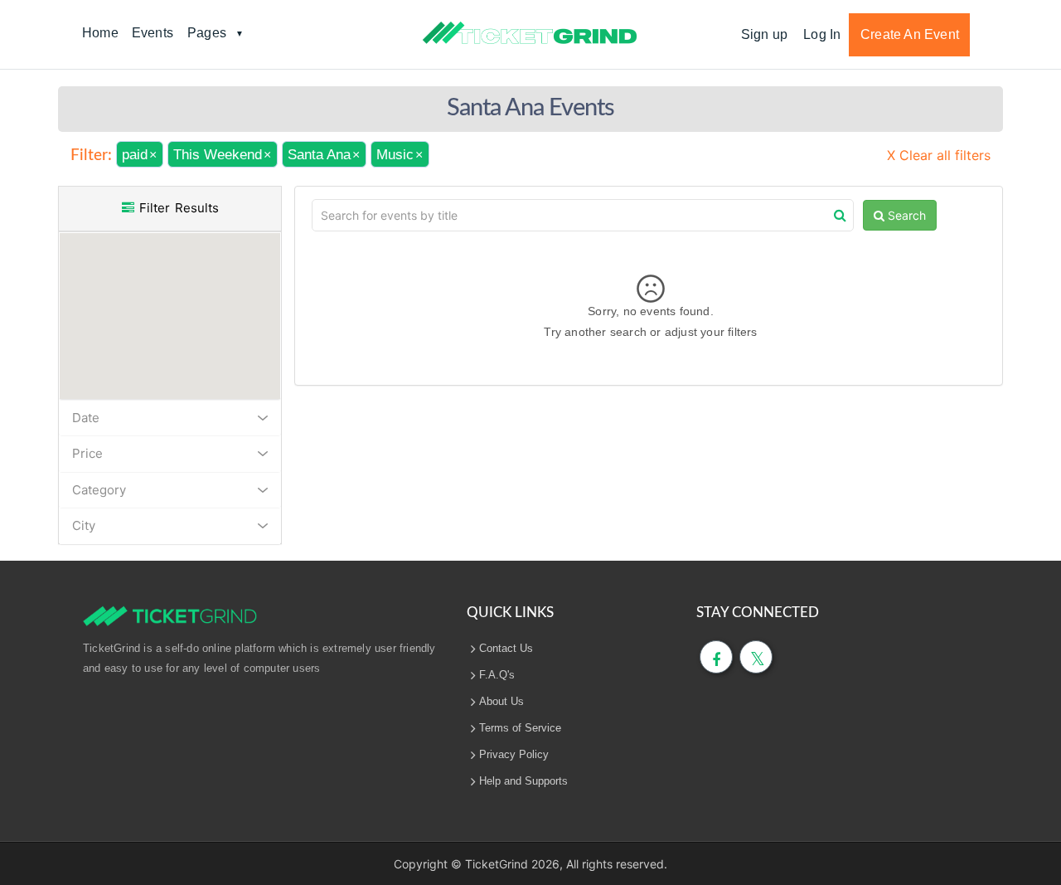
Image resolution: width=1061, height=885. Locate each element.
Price (87, 453)
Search (905, 215)
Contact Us (506, 648)
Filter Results (176, 208)
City (83, 525)
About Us (501, 701)
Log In (822, 34)
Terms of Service (520, 728)
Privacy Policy (514, 754)
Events (152, 33)
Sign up (764, 34)
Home (100, 33)
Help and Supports (523, 781)
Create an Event (909, 34)
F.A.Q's (497, 675)
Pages (206, 33)
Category (99, 490)
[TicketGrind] (529, 33)
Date (85, 417)
